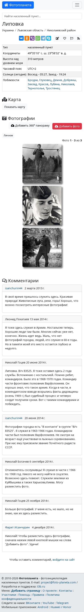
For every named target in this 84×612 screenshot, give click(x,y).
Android (43, 607)
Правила (38, 595)
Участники (9, 595)
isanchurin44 (13, 288)
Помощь (24, 595)
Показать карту (14, 107)
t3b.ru (41, 586)
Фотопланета (19, 5)
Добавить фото (69, 126)
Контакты (65, 590)
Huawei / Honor (61, 607)
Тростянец (53, 88)
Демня (57, 80)
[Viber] (32, 38)
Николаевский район (61, 30)
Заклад (32, 84)
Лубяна (55, 84)
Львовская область (30, 30)
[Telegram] (43, 38)
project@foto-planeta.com (58, 582)
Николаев (67, 84)
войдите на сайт (64, 559)
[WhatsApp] (37, 38)
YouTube (48, 603)
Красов (43, 84)
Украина (8, 30)
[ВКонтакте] (21, 38)
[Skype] (48, 38)
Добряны (69, 80)
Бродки (33, 80)
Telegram (62, 603)
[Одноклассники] (26, 38)
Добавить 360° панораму (31, 125)
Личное (8, 135)
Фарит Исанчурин (17, 527)
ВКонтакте (33, 603)
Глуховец (45, 80)
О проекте (50, 590)
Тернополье (36, 88)
